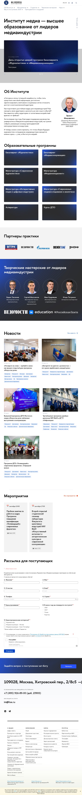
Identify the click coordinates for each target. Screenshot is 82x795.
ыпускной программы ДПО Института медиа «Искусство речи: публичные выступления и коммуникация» (18, 418)
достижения (29, 374)
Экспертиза (7, 374)
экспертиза (33, 376)
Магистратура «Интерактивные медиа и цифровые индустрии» (20, 190)
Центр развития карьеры (32, 752)
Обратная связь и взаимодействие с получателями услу (31, 761)
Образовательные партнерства (34, 757)
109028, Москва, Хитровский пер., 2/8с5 (40, 682)
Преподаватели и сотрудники (34, 9)
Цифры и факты (11, 730)
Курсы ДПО (49, 207)
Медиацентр (65, 741)
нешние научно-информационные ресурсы (51, 749)
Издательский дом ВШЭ (68, 733)
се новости (71, 333)
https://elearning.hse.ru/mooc (63, 781)
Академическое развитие (50, 744)
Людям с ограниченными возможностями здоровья (14, 769)
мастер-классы (8, 379)
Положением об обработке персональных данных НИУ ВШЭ (47, 634)
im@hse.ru (9, 702)
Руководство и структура (14, 733)
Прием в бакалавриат (31, 738)
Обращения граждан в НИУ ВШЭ (14, 748)
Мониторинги (47, 736)
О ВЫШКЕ (10, 728)
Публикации (65, 746)
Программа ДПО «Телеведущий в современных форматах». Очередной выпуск (17, 465)
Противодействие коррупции (15, 754)
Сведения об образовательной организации (15, 765)
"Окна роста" (15, 374)
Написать (68, 666)
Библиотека (65, 730)
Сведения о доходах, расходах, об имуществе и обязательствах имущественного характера (14, 759)
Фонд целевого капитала (13, 752)
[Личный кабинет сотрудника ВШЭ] (72, 3)
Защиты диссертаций (49, 741)
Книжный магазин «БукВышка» (69, 736)
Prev (5, 74)
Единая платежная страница (14, 772)
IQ (14, 379)
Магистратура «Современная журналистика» (19, 172)
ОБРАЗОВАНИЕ (30, 728)
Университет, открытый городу (57, 371)
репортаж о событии (12, 426)
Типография (65, 738)
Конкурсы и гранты (49, 746)
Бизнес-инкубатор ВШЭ (32, 754)
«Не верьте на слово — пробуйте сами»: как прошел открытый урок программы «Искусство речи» (18, 368)
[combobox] (59, 599)
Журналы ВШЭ (65, 744)
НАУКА (46, 728)
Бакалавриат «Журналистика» (19, 152)
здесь (15, 791)
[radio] (60, 607)
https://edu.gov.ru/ (36, 781)
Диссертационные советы (51, 738)
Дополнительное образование (34, 749)
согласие (38, 636)
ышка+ (27, 741)
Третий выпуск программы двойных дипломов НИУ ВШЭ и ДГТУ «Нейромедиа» (55, 418)
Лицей (27, 730)
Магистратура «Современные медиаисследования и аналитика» (59, 190)
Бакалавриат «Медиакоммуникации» (54, 154)
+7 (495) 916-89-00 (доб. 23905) (22, 693)
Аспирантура (11, 207)
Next (76, 74)
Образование (46, 424)
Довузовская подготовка (32, 733)
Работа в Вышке (11, 775)
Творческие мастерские (49, 8)
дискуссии (26, 376)
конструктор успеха (17, 376)
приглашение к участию (22, 379)
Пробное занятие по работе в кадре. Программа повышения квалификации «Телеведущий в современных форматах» (15, 520)
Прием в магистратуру (31, 744)
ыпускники (64, 374)
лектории (22, 374)
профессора (46, 429)
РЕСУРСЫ (65, 728)
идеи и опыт (8, 376)
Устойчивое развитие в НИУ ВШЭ (14, 736)
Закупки (9, 745)
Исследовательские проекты (51, 733)
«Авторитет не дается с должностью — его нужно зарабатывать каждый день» (56, 367)
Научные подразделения (50, 730)
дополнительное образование (12, 381)
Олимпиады (29, 736)
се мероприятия (69, 496)
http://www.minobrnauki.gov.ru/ (15, 781)
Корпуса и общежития (13, 742)
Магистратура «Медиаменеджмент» (54, 172)
